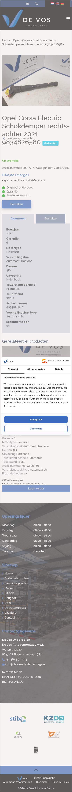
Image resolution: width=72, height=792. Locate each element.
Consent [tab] (13, 369)
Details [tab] (59, 369)
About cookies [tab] (36, 369)
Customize (36, 428)
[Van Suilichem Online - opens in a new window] (55, 361)
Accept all (36, 419)
